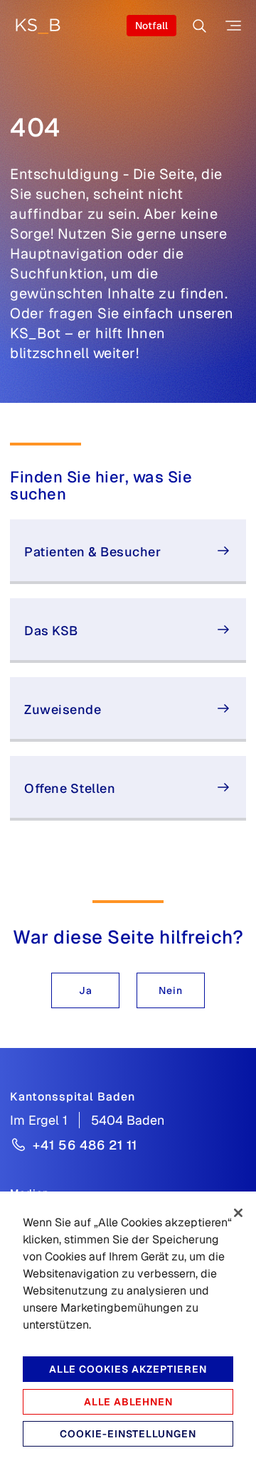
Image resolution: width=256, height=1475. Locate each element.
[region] (128, 1333)
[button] (85, 990)
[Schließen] (238, 1212)
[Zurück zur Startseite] (37, 26)
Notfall (151, 25)
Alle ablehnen (128, 1401)
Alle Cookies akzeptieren (128, 1369)
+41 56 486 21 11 (85, 1145)
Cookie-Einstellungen (128, 1433)
